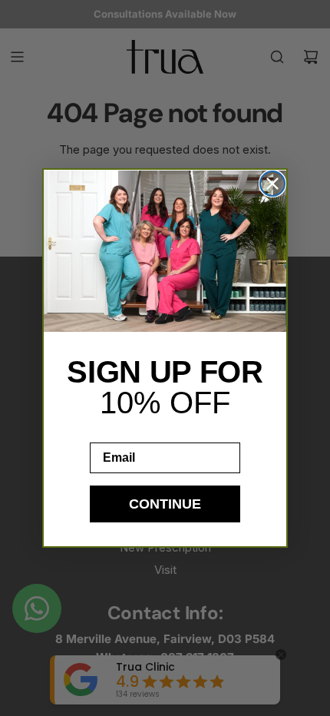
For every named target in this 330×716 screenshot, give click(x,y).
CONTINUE (165, 504)
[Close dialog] (272, 183)
